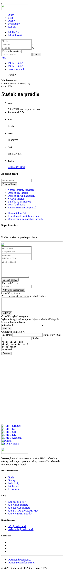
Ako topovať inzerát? (19, 507)
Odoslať (6, 353)
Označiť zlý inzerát (18, 192)
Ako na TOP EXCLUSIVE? (23, 510)
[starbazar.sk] (14, 9)
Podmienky (14, 23)
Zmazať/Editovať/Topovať (22, 207)
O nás (11, 14)
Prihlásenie (13, 486)
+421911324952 (16, 167)
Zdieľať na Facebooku (19, 201)
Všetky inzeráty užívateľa (21, 189)
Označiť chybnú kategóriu (21, 195)
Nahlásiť (7, 313)
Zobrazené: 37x (16, 112)
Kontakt (12, 26)
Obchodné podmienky (19, 559)
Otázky (11, 20)
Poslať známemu (16, 204)
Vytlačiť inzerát (16, 198)
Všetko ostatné (15, 63)
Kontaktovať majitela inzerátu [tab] (23, 216)
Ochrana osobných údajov (21, 562)
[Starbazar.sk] (14, 452)
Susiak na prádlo (16, 69)
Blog (10, 17)
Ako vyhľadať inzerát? (20, 513)
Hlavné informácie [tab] (17, 213)
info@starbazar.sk (17, 526)
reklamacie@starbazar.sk (20, 529)
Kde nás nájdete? (17, 501)
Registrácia (13, 489)
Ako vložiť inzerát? (18, 504)
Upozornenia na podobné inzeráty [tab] (25, 219)
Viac (3, 57)
